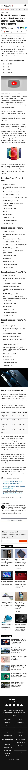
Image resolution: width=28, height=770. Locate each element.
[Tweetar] (21, 28)
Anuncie (20, 748)
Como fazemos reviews (7, 754)
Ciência (20, 719)
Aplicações (7, 722)
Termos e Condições (20, 739)
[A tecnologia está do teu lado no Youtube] (14, 705)
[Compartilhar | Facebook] (18, 28)
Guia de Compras (8, 735)
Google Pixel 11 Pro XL (16, 9)
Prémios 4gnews (20, 752)
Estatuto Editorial (8, 747)
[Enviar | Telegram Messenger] (26, 28)
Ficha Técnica (7, 750)
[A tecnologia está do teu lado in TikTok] (18, 705)
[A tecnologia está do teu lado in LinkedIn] (21, 705)
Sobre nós (7, 744)
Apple (7, 725)
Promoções (20, 732)
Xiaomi (7, 729)
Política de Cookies (20, 742)
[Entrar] (25, 5)
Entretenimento (20, 722)
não (21, 497)
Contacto (20, 745)
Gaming (20, 735)
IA (7, 732)
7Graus (17, 759)
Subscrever (23, 541)
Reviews (20, 725)
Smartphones (7, 719)
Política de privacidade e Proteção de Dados (7, 740)
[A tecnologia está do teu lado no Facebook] (6, 705)
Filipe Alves (3, 27)
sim (16, 497)
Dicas (20, 729)
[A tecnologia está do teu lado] (9, 6)
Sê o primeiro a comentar (15, 520)
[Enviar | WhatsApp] (23, 28)
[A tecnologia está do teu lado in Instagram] (10, 705)
